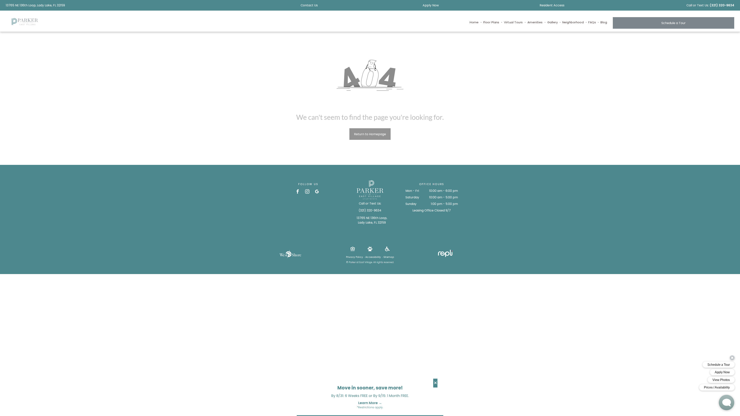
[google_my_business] (317, 192)
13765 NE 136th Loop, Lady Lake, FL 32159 (35, 5)
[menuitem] (474, 22)
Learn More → (370, 402)
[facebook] (297, 192)
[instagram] (307, 192)
